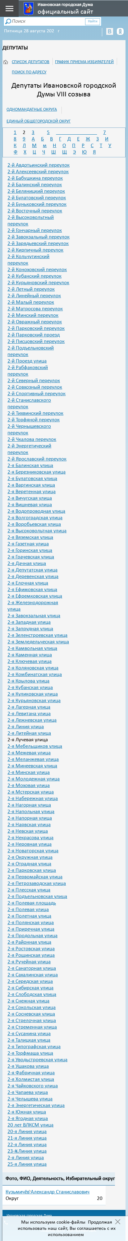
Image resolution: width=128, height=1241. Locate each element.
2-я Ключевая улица (29, 661)
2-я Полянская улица (30, 922)
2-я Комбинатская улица (34, 674)
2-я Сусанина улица (29, 1033)
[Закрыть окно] (117, 1222)
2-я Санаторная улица (31, 968)
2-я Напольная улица (30, 811)
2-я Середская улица (30, 981)
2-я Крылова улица (28, 681)
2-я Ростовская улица (31, 949)
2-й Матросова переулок (35, 309)
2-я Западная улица (29, 622)
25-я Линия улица (27, 1164)
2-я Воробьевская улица (34, 524)
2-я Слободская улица (31, 994)
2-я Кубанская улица (30, 687)
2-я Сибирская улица (30, 988)
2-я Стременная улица (32, 1027)
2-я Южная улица (26, 1112)
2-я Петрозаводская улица (36, 883)
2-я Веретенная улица (31, 491)
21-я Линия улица (27, 1138)
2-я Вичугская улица (29, 498)
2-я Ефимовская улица (32, 589)
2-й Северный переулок (33, 380)
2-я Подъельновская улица (37, 896)
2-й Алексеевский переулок (38, 171)
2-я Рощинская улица (31, 955)
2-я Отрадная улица (29, 864)
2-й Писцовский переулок (36, 341)
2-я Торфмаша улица (30, 1053)
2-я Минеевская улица (32, 766)
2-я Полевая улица (28, 909)
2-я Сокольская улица (31, 1007)
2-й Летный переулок (31, 289)
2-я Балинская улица (30, 465)
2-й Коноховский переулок (37, 269)
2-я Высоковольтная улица (36, 531)
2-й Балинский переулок (34, 185)
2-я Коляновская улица (32, 668)
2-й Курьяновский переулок (38, 282)
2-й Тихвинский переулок (35, 413)
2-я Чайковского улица (32, 1086)
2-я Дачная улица (26, 563)
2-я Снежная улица (28, 1001)
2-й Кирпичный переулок (35, 250)
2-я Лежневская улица (32, 720)
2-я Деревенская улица (32, 576)
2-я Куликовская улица (32, 694)
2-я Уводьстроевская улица (37, 1060)
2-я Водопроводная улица (36, 511)
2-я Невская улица (27, 831)
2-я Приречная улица (30, 929)
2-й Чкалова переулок (31, 439)
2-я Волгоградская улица (34, 518)
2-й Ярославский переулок (36, 459)
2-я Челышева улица (30, 1099)
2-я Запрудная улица (30, 629)
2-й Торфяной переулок (33, 420)
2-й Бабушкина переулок (35, 178)
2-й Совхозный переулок (34, 387)
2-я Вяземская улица (30, 537)
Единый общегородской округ (39, 121)
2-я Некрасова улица (30, 837)
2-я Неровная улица (29, 844)
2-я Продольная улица (32, 935)
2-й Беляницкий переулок (36, 191)
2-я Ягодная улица (27, 1118)
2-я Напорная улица (29, 818)
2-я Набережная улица (32, 798)
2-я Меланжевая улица (33, 759)
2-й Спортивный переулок (36, 393)
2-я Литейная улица (29, 733)
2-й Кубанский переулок (34, 276)
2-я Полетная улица (29, 916)
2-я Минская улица (28, 772)
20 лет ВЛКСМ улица (30, 1125)
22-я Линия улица (27, 1144)
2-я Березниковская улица (36, 472)
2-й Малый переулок (30, 302)
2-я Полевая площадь (31, 903)
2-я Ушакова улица (28, 1066)
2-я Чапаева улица (27, 1092)
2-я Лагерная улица (28, 707)
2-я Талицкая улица (28, 1040)
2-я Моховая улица (28, 785)
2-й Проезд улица (27, 361)
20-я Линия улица (27, 1131)
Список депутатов (30, 62)
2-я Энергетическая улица (36, 1105)
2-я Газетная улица (28, 544)
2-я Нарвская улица (29, 824)
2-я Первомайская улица (34, 877)
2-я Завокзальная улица (33, 615)
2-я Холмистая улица (30, 1079)
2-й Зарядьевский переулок (38, 243)
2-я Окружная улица (30, 857)
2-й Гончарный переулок (34, 230)
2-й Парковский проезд (33, 335)
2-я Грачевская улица (30, 557)
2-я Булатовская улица (32, 478)
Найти (92, 21)
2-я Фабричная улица (31, 1073)
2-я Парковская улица (31, 870)
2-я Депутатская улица (32, 570)
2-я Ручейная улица (29, 962)
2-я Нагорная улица (29, 805)
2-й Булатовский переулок (36, 198)
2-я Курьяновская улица (34, 700)
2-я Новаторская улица (32, 851)
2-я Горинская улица (29, 550)
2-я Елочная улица (27, 583)
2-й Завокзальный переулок (38, 237)
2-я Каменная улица (29, 655)
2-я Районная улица (29, 942)
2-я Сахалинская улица (32, 975)
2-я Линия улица (25, 726)
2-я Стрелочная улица (31, 1020)
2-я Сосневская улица (31, 1014)
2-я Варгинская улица (31, 485)
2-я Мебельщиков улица (34, 746)
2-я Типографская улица (34, 1046)
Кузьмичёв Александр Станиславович (47, 1192)
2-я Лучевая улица (27, 740)
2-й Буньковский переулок (36, 204)
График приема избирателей (84, 62)
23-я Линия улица (27, 1151)
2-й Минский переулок (32, 315)
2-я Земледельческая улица (38, 642)
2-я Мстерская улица (30, 792)
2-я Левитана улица (29, 713)
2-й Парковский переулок (36, 328)
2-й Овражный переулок (34, 322)
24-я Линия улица (25, 1157)
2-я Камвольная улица (32, 648)
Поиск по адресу (29, 72)
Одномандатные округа (32, 109)
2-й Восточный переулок (34, 211)
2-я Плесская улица (28, 890)
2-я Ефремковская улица (34, 596)
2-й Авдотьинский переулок (38, 165)
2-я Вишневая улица (29, 504)
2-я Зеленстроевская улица (37, 635)
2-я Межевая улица (29, 753)
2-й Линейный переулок (34, 296)
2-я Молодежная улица (33, 779)
